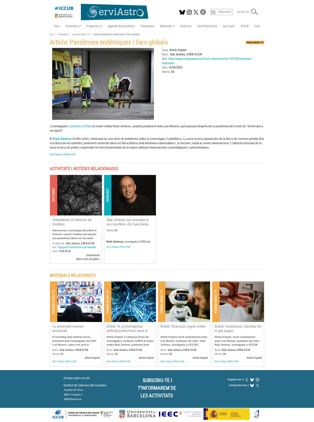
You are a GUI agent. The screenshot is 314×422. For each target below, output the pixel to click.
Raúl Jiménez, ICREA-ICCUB (62, 154)
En (243, 12)
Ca (238, 12)
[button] (254, 11)
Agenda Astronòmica (121, 26)
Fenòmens (147, 26)
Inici (57, 26)
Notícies (186, 26)
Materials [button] (166, 26)
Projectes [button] (92, 26)
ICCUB (245, 26)
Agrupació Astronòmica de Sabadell (77, 247)
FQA (257, 26)
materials (63, 34)
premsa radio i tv (80, 34)
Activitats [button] (71, 26)
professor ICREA (81, 126)
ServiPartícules (207, 26)
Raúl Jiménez (63, 138)
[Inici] (100, 11)
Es (247, 12)
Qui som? (229, 26)
